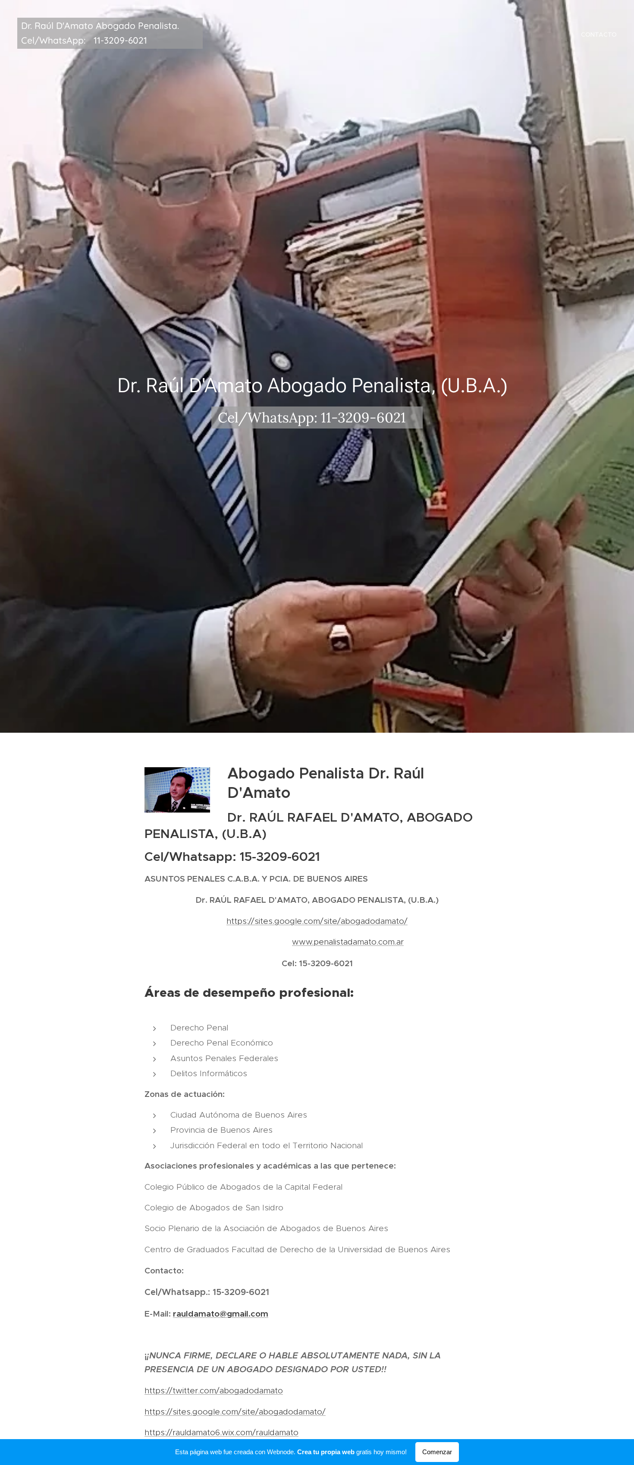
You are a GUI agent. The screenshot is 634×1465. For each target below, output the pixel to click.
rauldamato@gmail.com (220, 1313)
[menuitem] (598, 34)
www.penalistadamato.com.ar (348, 942)
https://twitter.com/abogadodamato (213, 1391)
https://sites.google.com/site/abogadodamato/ (317, 921)
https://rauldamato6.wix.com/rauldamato (221, 1432)
